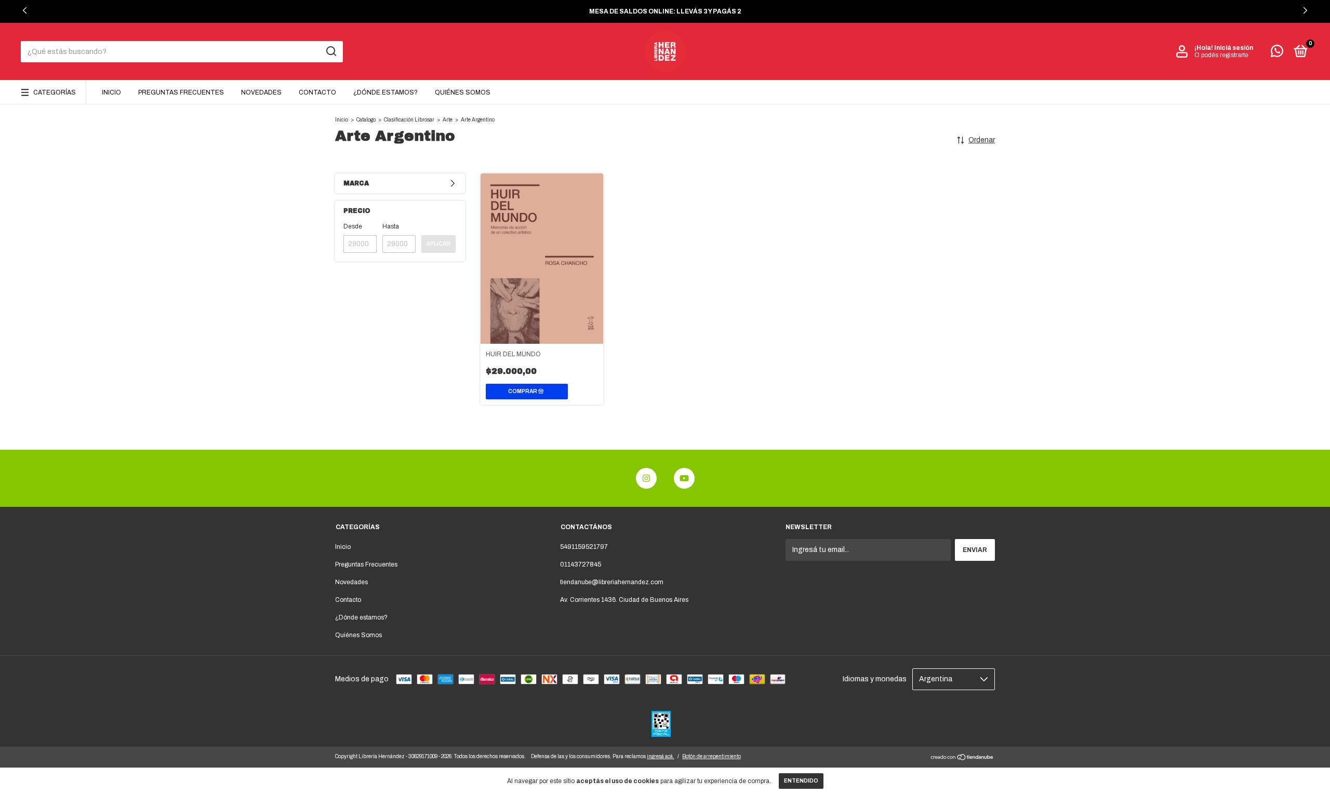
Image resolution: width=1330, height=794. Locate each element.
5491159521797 (584, 546)
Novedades (261, 92)
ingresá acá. (660, 756)
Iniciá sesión (1233, 47)
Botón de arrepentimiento (711, 756)
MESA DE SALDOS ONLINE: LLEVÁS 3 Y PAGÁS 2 (665, 11)
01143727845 (580, 564)
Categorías (54, 92)
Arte (448, 120)
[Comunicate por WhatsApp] (1277, 53)
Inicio (111, 92)
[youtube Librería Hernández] (684, 478)
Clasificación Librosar (409, 120)
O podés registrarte (1221, 55)
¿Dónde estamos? (385, 92)
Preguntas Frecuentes (181, 92)
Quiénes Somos (462, 92)
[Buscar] (330, 51)
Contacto (317, 92)
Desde (352, 226)
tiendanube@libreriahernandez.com (611, 582)
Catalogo (366, 120)
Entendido (801, 781)
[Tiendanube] (962, 758)
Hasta (390, 226)
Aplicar (438, 244)
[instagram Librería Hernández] (646, 478)
